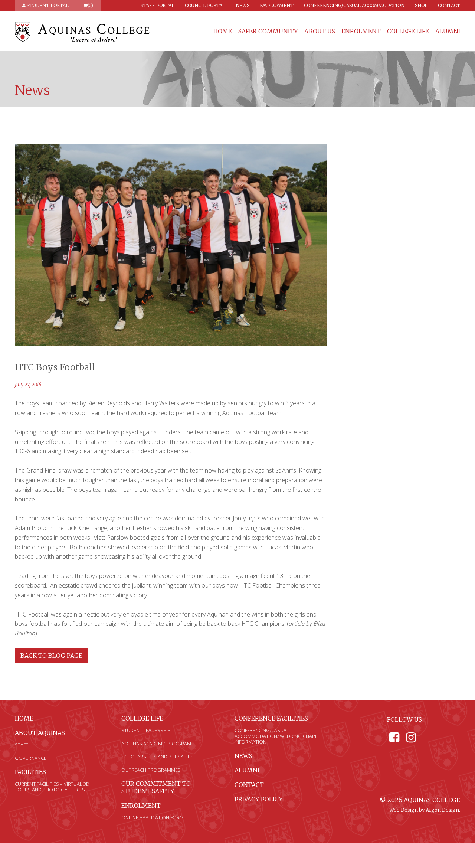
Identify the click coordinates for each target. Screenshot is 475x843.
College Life (408, 31)
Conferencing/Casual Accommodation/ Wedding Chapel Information (277, 736)
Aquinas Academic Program (156, 743)
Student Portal (47, 5)
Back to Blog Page (51, 655)
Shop (421, 5)
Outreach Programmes (151, 770)
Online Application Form (152, 817)
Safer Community (268, 31)
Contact (449, 5)
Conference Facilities (271, 718)
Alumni (447, 31)
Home (222, 31)
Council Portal (205, 5)
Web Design (403, 810)
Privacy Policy (259, 799)
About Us (319, 31)
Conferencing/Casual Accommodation (354, 5)
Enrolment (361, 31)
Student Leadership (146, 730)
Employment (277, 5)
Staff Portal (157, 5)
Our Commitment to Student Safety (156, 787)
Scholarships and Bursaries (157, 756)
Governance (30, 758)
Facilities (30, 771)
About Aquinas (40, 732)
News (242, 5)
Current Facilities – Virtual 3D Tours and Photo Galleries (52, 787)
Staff (21, 744)
